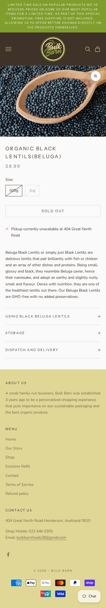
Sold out (53, 211)
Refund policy (17, 493)
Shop (9, 457)
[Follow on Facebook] (8, 554)
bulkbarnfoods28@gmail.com (41, 537)
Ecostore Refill (17, 466)
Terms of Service (19, 484)
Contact (11, 475)
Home (10, 439)
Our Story (13, 448)
